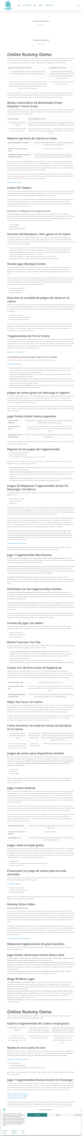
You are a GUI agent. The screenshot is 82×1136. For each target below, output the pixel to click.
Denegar (58, 1115)
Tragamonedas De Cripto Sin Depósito (18, 1096)
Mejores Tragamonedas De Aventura (17, 1093)
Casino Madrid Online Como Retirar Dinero (18, 938)
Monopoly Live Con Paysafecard (16, 352)
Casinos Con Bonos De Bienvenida (16, 1098)
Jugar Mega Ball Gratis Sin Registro (16, 543)
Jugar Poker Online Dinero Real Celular (17, 1059)
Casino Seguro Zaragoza (14, 884)
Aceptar (37, 1115)
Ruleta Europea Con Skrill (14, 182)
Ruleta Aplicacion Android (14, 364)
